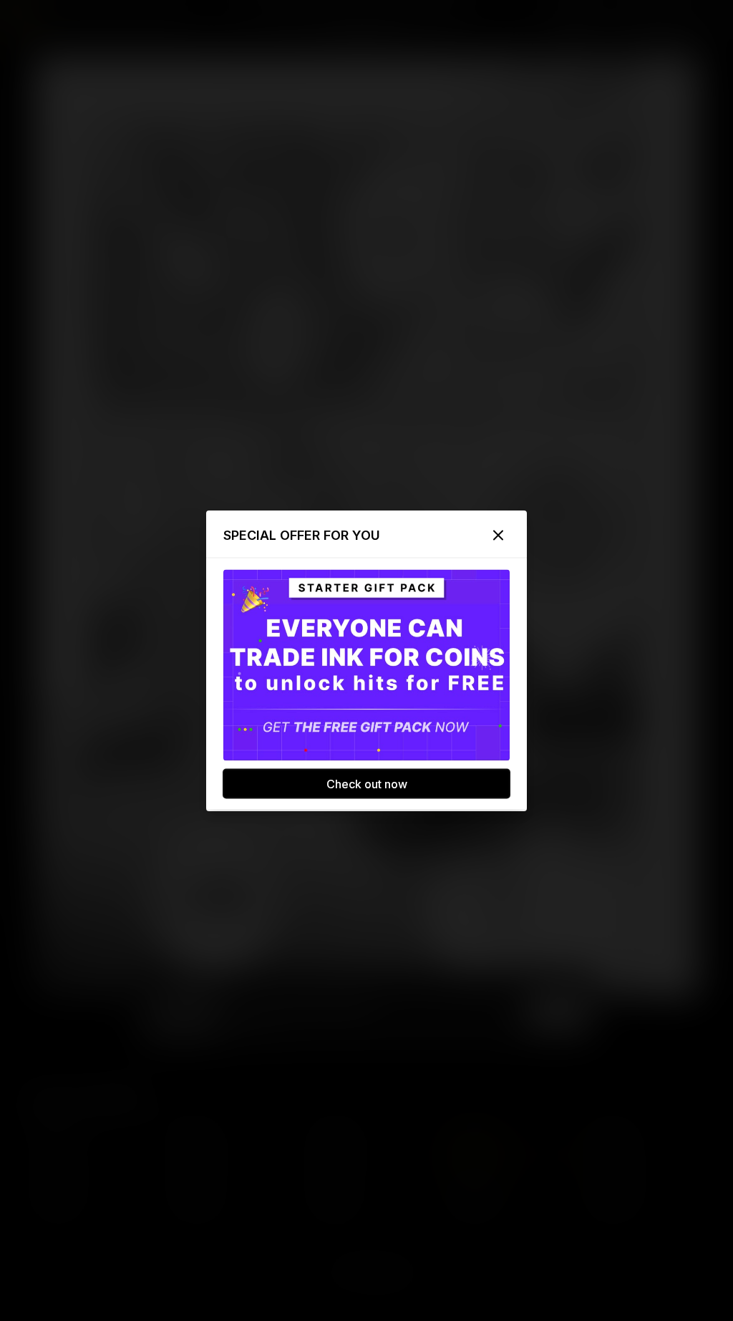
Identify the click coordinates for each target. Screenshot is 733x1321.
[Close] (498, 534)
